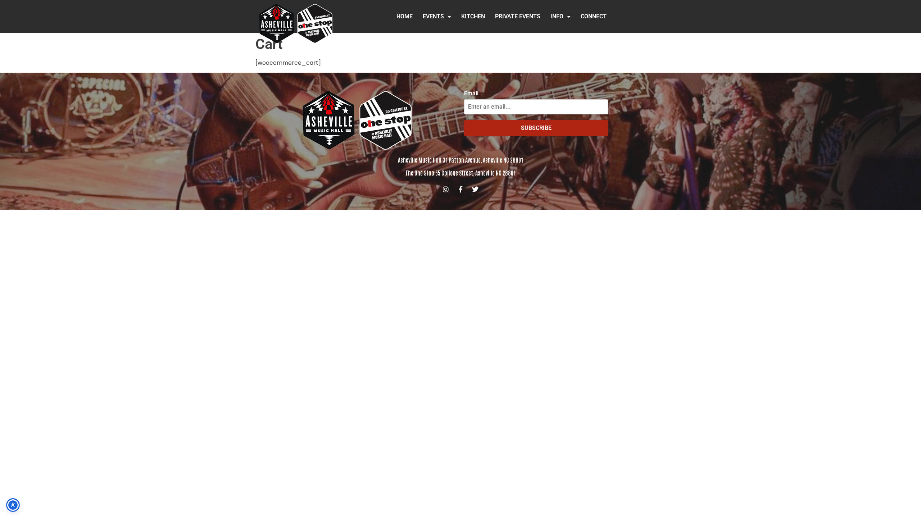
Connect (594, 16)
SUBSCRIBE (536, 127)
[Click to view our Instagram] (445, 189)
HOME (404, 16)
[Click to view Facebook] (460, 189)
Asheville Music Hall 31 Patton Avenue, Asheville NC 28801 (460, 159)
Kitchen (473, 16)
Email (471, 93)
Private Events (517, 16)
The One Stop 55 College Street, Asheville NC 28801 (460, 172)
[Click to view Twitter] (475, 189)
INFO (556, 16)
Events (433, 16)
